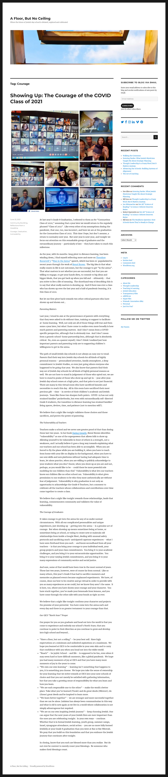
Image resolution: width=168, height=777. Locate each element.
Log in (125, 258)
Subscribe (127, 106)
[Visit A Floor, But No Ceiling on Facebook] (126, 123)
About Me (126, 283)
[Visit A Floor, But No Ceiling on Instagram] (129, 123)
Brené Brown (78, 264)
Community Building (18, 223)
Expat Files (127, 299)
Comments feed (129, 263)
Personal (126, 304)
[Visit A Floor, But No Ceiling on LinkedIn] (133, 123)
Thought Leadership (131, 286)
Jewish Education (129, 291)
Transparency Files (130, 294)
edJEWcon (127, 296)
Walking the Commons (132, 156)
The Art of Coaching (130, 174)
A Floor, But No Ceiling (30, 18)
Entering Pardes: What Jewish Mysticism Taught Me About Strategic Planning (139, 194)
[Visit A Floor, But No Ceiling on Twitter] (122, 123)
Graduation (22, 231)
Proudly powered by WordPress (42, 766)
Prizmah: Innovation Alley (133, 301)
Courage (13, 231)
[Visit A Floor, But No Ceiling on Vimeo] (137, 123)
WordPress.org (129, 266)
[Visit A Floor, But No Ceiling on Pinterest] (141, 123)
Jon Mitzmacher (129, 204)
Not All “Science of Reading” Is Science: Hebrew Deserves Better (138, 207)
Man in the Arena (61, 261)
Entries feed (127, 260)
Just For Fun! (128, 306)
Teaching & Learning (131, 288)
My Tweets (125, 327)
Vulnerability (15, 234)
